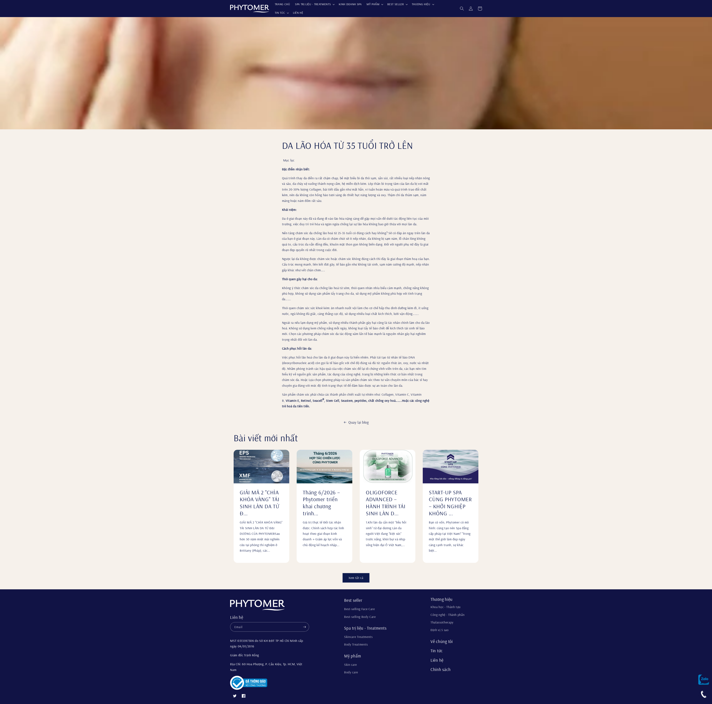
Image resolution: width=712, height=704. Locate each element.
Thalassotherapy (442, 622)
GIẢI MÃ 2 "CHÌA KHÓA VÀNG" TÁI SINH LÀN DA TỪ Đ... (259, 503)
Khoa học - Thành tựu (446, 607)
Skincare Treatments (358, 637)
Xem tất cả (356, 578)
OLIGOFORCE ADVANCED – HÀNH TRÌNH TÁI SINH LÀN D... (386, 503)
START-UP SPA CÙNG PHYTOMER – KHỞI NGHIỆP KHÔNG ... (450, 503)
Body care (351, 672)
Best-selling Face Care (359, 609)
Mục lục (289, 160)
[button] (314, 4)
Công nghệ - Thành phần (448, 615)
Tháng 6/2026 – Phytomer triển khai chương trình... (321, 503)
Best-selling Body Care (360, 617)
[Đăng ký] (304, 627)
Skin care (350, 664)
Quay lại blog (358, 422)
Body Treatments (356, 644)
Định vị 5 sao (440, 630)
